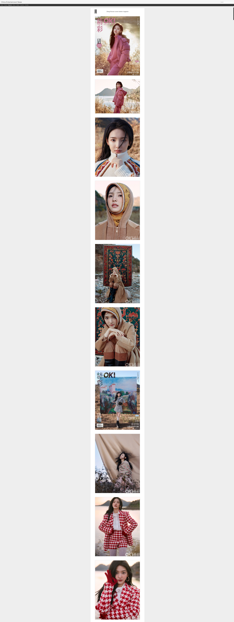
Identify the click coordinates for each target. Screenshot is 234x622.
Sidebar (17, 5)
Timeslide (26, 5)
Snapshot (22, 5)
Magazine (10, 5)
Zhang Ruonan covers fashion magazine (117, 11)
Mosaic (14, 5)
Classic (2, 5)
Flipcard (5, 5)
